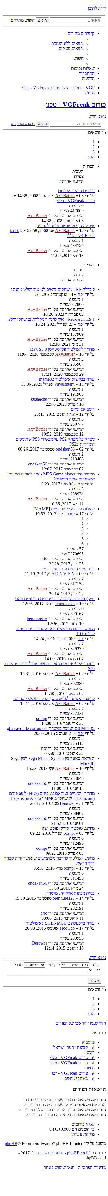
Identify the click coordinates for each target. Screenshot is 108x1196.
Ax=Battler (65, 195)
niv (72, 414)
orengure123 (64, 898)
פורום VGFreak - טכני (76, 104)
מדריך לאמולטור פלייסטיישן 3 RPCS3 (62, 349)
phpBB (11, 1143)
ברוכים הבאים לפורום (76, 190)
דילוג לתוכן (97, 8)
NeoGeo (67, 928)
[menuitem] (67, 43)
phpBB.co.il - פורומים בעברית (62, 1153)
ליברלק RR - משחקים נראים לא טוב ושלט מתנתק (52, 289)
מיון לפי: (52, 964)
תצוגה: (95, 964)
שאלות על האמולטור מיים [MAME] (64, 509)
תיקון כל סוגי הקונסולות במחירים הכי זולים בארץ (54, 598)
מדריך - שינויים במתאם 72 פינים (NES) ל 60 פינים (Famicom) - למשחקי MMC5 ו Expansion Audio (52, 796)
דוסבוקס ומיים (83, 409)
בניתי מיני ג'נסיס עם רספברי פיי (69, 568)
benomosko (65, 603)
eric (44, 913)
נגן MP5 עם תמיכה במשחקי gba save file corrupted (51, 728)
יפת (81, 294)
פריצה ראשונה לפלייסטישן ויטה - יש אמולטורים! (54, 698)
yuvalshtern (65, 384)
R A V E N (65, 573)
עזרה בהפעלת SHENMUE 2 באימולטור (60, 923)
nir (72, 514)
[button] (91, 156)
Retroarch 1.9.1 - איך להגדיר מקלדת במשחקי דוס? (52, 319)
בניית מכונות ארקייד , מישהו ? (69, 893)
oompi (41, 718)
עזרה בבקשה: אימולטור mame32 (67, 379)
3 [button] (93, 151)
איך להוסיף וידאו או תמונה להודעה (66, 225)
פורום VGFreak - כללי (76, 200)
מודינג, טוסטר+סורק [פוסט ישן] (68, 828)
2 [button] (93, 146)
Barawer (67, 803)
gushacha (39, 399)
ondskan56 (65, 449)
